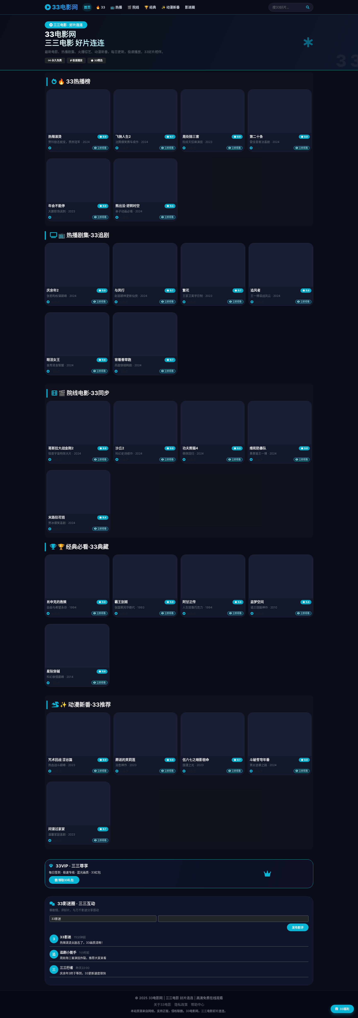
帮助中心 (197, 1004)
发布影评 (298, 927)
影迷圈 (190, 7)
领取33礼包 (66, 880)
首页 (87, 7)
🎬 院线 (133, 7)
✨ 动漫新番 (170, 7)
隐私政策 (181, 1004)
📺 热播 (116, 7)
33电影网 (64, 7)
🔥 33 (100, 7)
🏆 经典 (150, 7)
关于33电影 (162, 1004)
